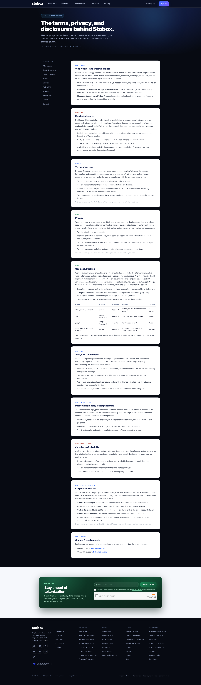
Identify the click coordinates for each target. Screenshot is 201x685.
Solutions (64, 4)
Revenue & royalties (86, 659)
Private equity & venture (88, 655)
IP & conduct (47, 91)
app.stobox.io (164, 676)
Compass (58, 639)
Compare (129, 647)
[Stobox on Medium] (40, 652)
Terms (128, 676)
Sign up (164, 4)
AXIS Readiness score (157, 631)
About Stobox (107, 631)
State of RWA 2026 (156, 635)
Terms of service (49, 74)
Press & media (107, 643)
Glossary (129, 651)
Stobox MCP (60, 643)
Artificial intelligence (86, 643)
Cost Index (153, 639)
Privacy (46, 78)
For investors (79, 4)
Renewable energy (86, 647)
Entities (45, 100)
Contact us (150, 4)
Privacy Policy (137, 590)
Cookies (46, 83)
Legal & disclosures (109, 655)
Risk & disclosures (49, 70)
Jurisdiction (47, 95)
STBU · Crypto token (156, 643)
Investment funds (85, 651)
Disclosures (137, 676)
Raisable (58, 635)
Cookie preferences (94, 282)
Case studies (107, 639)
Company (95, 4)
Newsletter (153, 659)
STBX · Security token (157, 647)
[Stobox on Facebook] (46, 652)
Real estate (83, 631)
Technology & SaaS (86, 639)
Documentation (155, 655)
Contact (46, 104)
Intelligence (59, 631)
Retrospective (107, 635)
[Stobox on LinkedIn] (40, 646)
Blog (127, 659)
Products (51, 4)
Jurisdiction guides (133, 643)
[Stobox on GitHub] (34, 657)
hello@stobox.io (100, 552)
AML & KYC (47, 87)
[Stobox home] (37, 3)
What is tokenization (133, 635)
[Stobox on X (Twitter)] (34, 646)
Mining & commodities (87, 635)
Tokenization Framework (135, 639)
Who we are (47, 66)
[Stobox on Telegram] (46, 646)
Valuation (152, 651)
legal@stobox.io (75, 46)
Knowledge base (132, 631)
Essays (128, 655)
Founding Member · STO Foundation (43, 664)
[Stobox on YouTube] (34, 652)
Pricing (107, 4)
